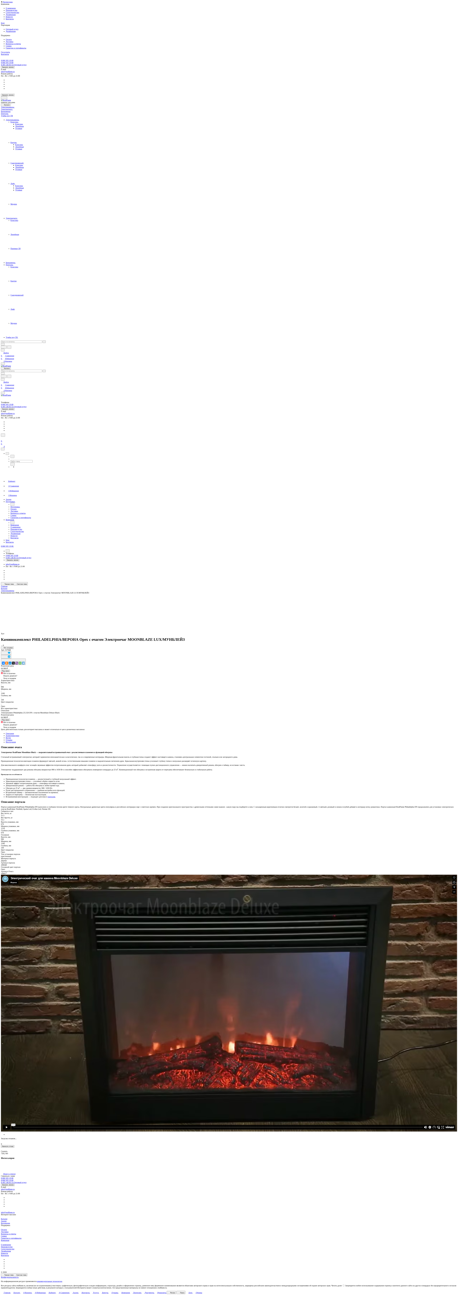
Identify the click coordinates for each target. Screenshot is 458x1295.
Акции (4, 1221)
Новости (4, 1253)
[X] (13, 663)
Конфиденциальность (10, 1277)
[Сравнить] (6, 657)
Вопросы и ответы (8, 1234)
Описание (10, 733)
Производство (7, 1247)
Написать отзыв (7, 1146)
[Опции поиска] (3, 344)
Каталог (4, 1219)
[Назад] (12, 456)
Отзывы (9, 740)
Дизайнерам (6, 1251)
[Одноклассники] (6, 663)
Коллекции (5, 1223)
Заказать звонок (8, 67)
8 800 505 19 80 (7, 60)
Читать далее (336, 1286)
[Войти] (2, 438)
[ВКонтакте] (3, 663)
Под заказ (5, 671)
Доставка (4, 1232)
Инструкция (11, 742)
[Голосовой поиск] (4, 347)
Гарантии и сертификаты (11, 1238)
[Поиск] (3, 435)
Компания (5, 1240)
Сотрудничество (7, 1249)
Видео (8, 738)
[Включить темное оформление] (4, 97)
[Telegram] (23, 663)
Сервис (4, 1236)
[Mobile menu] (3, 393)
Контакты (5, 1255)
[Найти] (9, 347)
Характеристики (12, 736)
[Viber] (16, 663)
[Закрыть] (3, 449)
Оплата (4, 1230)
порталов (51, 797)
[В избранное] (6, 653)
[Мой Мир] (10, 663)
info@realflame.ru (8, 72)
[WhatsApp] (20, 663)
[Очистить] (44, 341)
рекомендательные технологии (49, 1281)
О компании (6, 1245)
